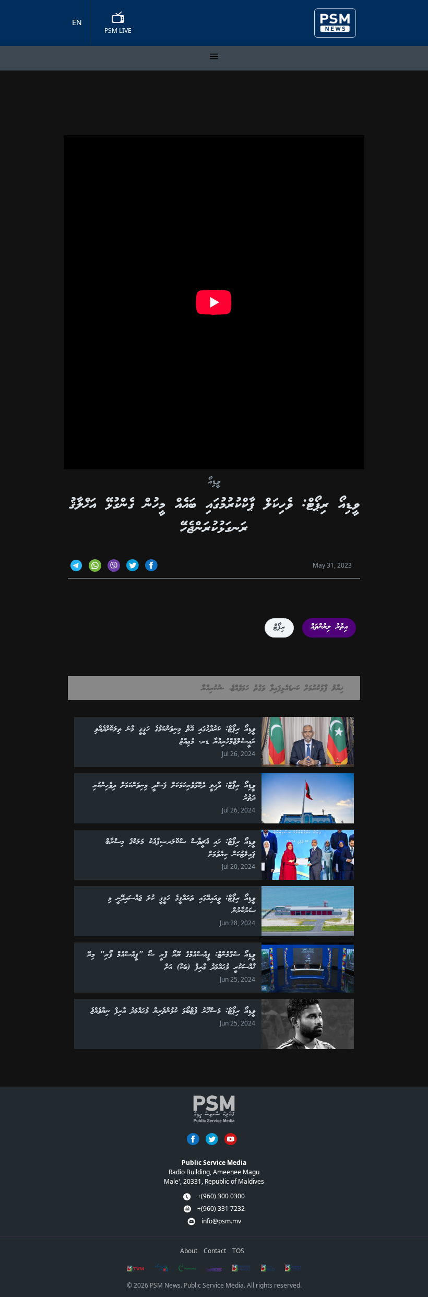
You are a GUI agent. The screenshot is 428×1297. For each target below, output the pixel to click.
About (188, 1250)
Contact (215, 1250)
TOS (238, 1250)
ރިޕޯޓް (279, 627)
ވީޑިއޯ (214, 482)
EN (77, 22)
